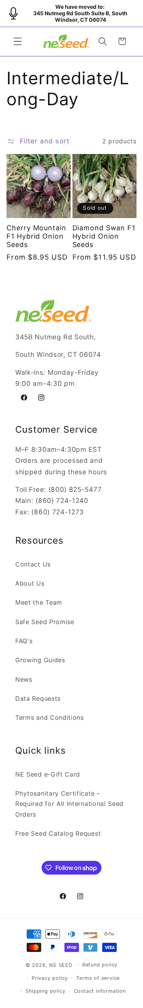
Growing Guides (40, 660)
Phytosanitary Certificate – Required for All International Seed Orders (69, 804)
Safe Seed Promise (44, 622)
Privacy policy (50, 978)
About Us (30, 583)
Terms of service (98, 978)
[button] (17, 41)
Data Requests (38, 698)
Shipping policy (45, 991)
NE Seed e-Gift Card (47, 774)
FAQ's (23, 641)
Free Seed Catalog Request (58, 833)
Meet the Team (38, 602)
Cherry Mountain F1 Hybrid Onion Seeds (36, 236)
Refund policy (99, 965)
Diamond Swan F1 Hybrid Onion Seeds (104, 236)
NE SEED (60, 965)
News (23, 679)
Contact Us (33, 564)
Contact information (100, 991)
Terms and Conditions (49, 717)
